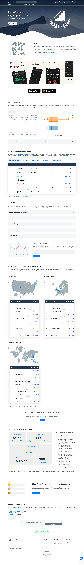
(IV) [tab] (46, 160)
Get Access (36, 256)
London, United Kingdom (56, 311)
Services (24, 4)
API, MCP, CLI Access (47, 554)
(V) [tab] (57, 160)
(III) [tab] (35, 160)
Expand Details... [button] (26, 196)
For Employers (59, 1)
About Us (45, 556)
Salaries (10, 4)
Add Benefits (56, 542)
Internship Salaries (46, 549)
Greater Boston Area (20, 328)
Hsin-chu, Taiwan (19, 398)
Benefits (44, 546)
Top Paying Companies (47, 552)
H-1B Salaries (45, 550)
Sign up (61, 270)
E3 (52, 191)
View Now (35, 493)
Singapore (17, 384)
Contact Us (45, 555)
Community (32, 4)
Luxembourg (53, 321)
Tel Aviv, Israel (18, 371)
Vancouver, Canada (19, 374)
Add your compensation (15, 511)
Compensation (46, 542)
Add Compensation (58, 540)
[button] (81, 558)
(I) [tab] (14, 160)
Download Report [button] (41, 531)
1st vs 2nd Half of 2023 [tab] (22, 112)
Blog (67, 542)
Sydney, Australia (19, 378)
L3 (51, 184)
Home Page (45, 540)
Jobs (18, 4)
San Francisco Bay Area (21, 304)
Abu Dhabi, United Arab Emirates (22, 381)
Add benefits (13, 514)
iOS (67, 51)
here (67, 155)
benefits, (50, 52)
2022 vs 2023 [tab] (12, 112)
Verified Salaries (46, 547)
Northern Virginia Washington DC (23, 335)
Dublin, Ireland (54, 318)
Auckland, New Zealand (20, 391)
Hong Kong (17, 401)
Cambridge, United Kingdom (57, 332)
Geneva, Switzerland (55, 315)
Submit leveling (13, 513)
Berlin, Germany (54, 335)
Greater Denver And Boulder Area (23, 332)
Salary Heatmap (46, 543)
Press (67, 543)
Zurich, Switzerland (55, 304)
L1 (51, 168)
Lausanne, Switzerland (55, 308)
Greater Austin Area (20, 325)
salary (46, 52)
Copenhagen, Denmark (56, 328)
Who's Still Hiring (69, 540)
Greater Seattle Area (20, 308)
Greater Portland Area (20, 318)
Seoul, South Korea (19, 394)
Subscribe (53, 524)
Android (70, 51)
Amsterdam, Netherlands (56, 325)
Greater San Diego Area (21, 315)
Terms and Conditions (70, 544)
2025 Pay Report (46, 551)
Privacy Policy (68, 546)
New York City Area (20, 311)
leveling (55, 52)
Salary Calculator (46, 544)
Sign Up (73, 1)
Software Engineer (52, 188)
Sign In (68, 1)
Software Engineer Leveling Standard (22, 154)
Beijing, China (18, 388)
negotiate (58, 434)
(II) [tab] (25, 160)
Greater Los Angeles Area (21, 321)
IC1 (52, 180)
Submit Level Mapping (58, 543)
